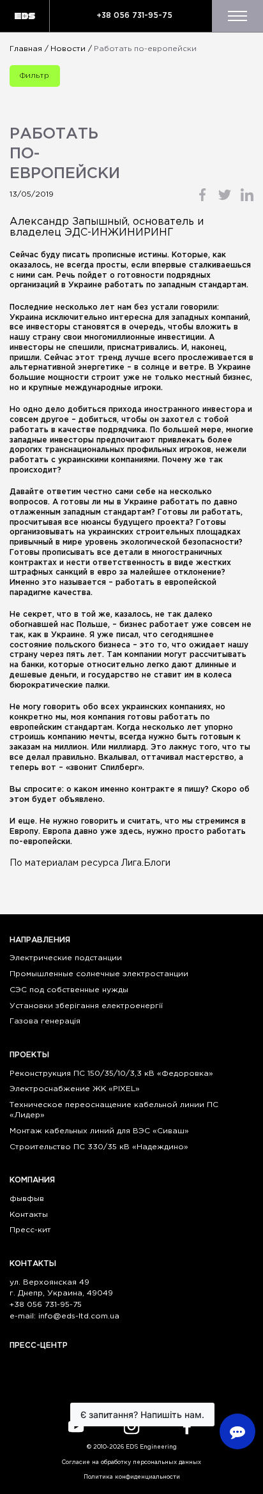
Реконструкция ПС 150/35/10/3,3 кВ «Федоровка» (111, 1073)
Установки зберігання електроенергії (86, 1005)
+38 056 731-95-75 (134, 15)
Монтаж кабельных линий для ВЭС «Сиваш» (99, 1131)
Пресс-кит (30, 1230)
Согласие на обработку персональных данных (131, 1462)
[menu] (237, 16)
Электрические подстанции (66, 958)
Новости (68, 48)
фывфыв (27, 1198)
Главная (26, 48)
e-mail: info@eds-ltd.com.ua (64, 1316)
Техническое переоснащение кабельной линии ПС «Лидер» (114, 1110)
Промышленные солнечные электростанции (99, 973)
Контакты (29, 1214)
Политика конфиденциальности (132, 1476)
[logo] (24, 16)
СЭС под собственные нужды (69, 989)
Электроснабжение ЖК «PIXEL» (75, 1088)
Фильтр (34, 75)
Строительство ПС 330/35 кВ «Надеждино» (99, 1147)
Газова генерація (45, 1021)
